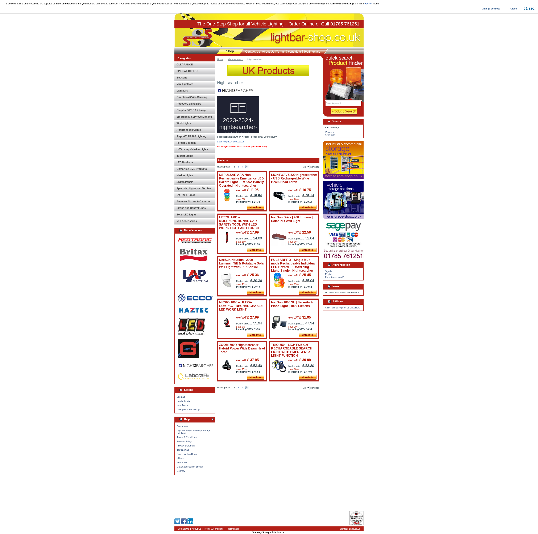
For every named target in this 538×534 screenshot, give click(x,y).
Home (220, 59)
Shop (230, 51)
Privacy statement (186, 445)
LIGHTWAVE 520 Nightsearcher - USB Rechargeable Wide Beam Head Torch (294, 178)
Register (329, 274)
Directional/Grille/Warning (192, 97)
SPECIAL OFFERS (187, 71)
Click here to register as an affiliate (342, 307)
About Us (268, 51)
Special (368, 3)
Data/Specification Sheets (190, 466)
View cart (330, 132)
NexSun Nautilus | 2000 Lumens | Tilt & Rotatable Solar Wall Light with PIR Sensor (242, 263)
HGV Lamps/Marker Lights (192, 149)
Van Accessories (187, 221)
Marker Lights (185, 175)
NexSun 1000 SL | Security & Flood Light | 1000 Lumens (292, 304)
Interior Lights (185, 155)
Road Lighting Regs (187, 454)
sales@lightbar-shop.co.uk (230, 141)
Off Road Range (186, 195)
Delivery (181, 471)
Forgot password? (334, 277)
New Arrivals (183, 405)
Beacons (182, 77)
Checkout (330, 134)
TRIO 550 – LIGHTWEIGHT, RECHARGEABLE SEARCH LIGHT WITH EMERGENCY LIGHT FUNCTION (291, 350)
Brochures (182, 462)
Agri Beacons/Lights (189, 129)
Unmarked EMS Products (192, 168)
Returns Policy (184, 441)
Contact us (182, 426)
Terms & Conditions (187, 437)
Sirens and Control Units (191, 208)
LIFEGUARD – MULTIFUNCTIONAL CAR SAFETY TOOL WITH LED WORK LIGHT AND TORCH (239, 222)
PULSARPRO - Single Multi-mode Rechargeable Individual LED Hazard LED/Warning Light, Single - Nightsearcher (293, 265)
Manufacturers (235, 59)
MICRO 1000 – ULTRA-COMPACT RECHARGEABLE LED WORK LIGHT (241, 305)
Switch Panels (185, 182)
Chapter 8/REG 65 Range (191, 110)
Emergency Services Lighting (194, 116)
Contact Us (252, 51)
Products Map (184, 401)
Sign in (328, 271)
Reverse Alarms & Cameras (194, 201)
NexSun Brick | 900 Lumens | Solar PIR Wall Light (292, 219)
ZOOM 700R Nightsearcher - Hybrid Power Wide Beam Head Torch (242, 348)
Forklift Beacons (186, 142)
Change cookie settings (189, 409)
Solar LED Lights (186, 214)
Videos (180, 458)
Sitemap (181, 397)
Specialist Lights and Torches (194, 188)
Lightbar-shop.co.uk (350, 528)
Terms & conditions (289, 51)
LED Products (185, 162)
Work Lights (184, 123)
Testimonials (183, 450)
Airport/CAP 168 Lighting (191, 136)
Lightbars (182, 90)
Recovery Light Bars (189, 103)
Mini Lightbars (185, 84)
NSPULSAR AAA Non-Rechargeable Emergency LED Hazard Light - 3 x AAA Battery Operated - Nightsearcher (241, 180)
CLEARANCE (185, 64)
